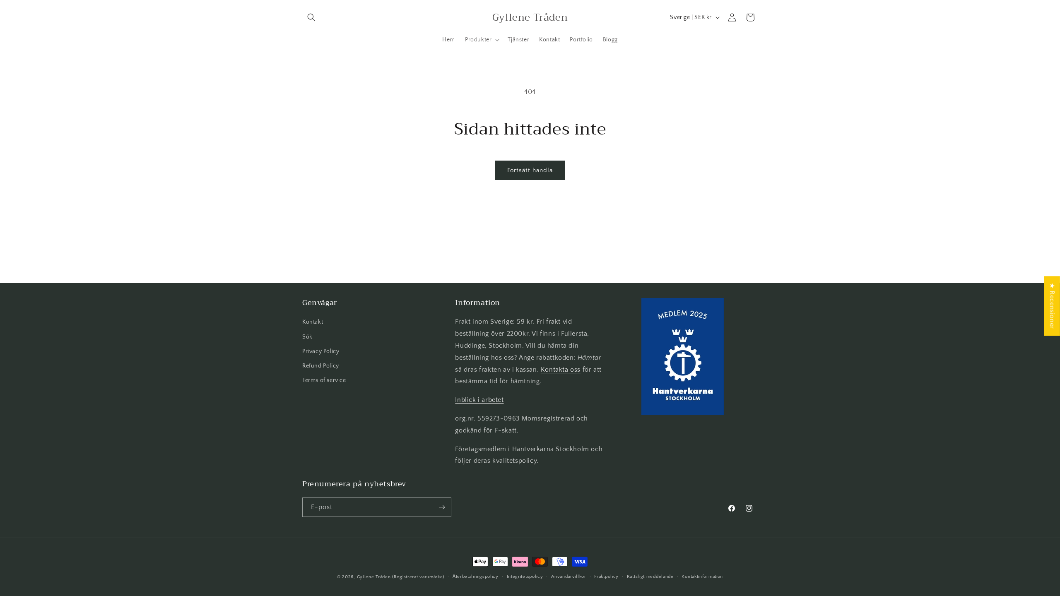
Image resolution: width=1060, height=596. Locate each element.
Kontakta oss (561, 369)
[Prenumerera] (442, 507)
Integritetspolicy (525, 576)
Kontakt (312, 322)
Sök (307, 337)
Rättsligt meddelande (650, 576)
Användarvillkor (568, 576)
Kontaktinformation (702, 576)
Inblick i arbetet (479, 400)
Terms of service (324, 380)
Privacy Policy (320, 351)
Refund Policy (320, 366)
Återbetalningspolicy (476, 576)
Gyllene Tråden (374, 576)
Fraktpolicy (606, 576)
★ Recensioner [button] (1052, 306)
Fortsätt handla (530, 170)
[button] (311, 17)
